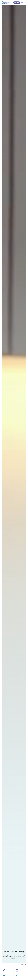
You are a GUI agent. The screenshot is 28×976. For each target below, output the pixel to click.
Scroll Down (24, 964)
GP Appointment (16, 2)
